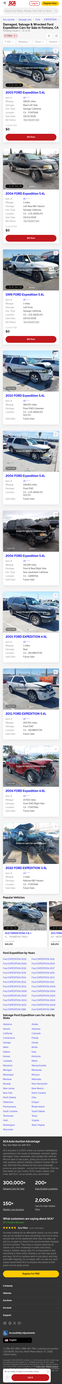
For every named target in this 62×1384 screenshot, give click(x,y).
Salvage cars (25, 19)
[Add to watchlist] (55, 51)
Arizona (6, 1029)
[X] (14, 1323)
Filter (11, 36)
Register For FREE (31, 1274)
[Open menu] (4, 3)
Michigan (7, 1070)
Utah (5, 1120)
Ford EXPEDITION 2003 (15, 1000)
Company (8, 1286)
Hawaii (35, 1042)
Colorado (36, 1033)
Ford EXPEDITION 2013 (43, 977)
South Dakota (38, 1111)
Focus (39, 42)
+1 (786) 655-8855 (11, 1348)
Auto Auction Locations (46, 1189)
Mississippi (8, 1074)
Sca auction (9, 19)
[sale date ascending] (49, 36)
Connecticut (9, 1038)
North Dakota (9, 1097)
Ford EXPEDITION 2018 (14, 968)
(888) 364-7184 (29, 1348)
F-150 (9, 42)
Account (7, 1308)
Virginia (35, 1120)
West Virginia (38, 1125)
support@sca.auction (48, 1348)
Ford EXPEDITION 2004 (43, 996)
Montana (7, 1079)
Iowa (34, 1052)
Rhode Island (38, 1106)
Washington (9, 1125)
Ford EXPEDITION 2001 (14, 1005)
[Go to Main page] (12, 3)
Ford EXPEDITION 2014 (14, 977)
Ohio (34, 1097)
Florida (35, 1038)
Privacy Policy (40, 1366)
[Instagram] (5, 1323)
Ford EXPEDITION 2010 (14, 986)
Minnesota (37, 1070)
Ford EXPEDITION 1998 (43, 1009)
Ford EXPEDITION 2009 (43, 986)
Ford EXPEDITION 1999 (14, 1009)
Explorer (54, 42)
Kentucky (36, 1056)
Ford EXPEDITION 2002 (43, 1000)
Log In (35, 3)
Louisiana (7, 1061)
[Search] (56, 10)
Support (7, 1315)
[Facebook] (10, 1323)
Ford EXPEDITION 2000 (44, 1005)
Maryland (7, 1065)
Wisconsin (8, 1129)
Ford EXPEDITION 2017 (43, 968)
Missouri (36, 1074)
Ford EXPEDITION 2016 (14, 973)
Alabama (7, 1024)
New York (7, 1093)
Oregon (35, 1102)
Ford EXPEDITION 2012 (14, 982)
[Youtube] (19, 1323)
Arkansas (36, 1029)
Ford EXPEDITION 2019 (43, 963)
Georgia (7, 1042)
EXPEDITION (50, 19)
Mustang (24, 42)
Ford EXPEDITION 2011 (43, 982)
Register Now (50, 3)
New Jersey (9, 1088)
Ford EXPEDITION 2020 (15, 963)
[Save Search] (56, 36)
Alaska (35, 1024)
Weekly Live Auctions (13, 1209)
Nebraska (36, 1079)
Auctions (7, 1300)
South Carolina (10, 1111)
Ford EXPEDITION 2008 (15, 991)
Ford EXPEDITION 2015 (43, 973)
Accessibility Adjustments (22, 1333)
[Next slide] (53, 68)
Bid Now (31, 137)
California (7, 1033)
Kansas (6, 1056)
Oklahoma (8, 1102)
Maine (34, 1061)
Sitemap (33, 1368)
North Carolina (39, 1093)
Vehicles (7, 1293)
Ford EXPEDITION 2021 (43, 959)
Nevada (7, 1084)
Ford (38, 19)
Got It (30, 1377)
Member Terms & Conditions (19, 1368)
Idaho (5, 1047)
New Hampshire (39, 1084)
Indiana (6, 1052)
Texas (34, 1116)
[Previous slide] (8, 68)
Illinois (35, 1047)
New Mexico (38, 1088)
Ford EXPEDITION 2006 (43, 991)
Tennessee (8, 1116)
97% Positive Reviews (13, 1222)
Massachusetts (39, 1065)
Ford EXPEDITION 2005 (15, 996)
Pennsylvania (9, 1106)
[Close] (47, 1371)
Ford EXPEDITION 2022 (14, 959)
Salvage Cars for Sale (13, 1189)
